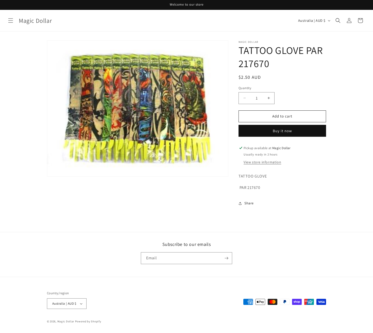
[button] (10, 20)
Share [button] (249, 203)
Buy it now (282, 130)
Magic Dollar (65, 321)
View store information (262, 162)
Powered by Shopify (88, 321)
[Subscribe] (226, 258)
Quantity (245, 88)
